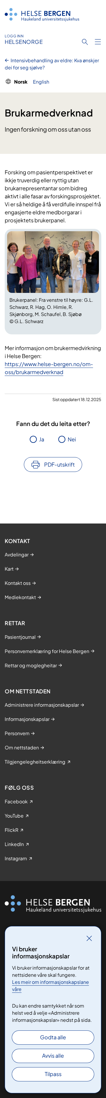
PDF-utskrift (59, 464)
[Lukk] (89, 938)
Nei (72, 439)
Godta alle (53, 1037)
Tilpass (53, 1073)
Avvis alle (53, 1055)
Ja (41, 439)
